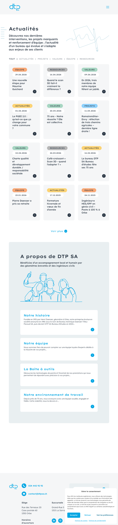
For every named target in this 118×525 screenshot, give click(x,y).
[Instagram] (60, 520)
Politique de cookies (81, 520)
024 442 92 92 (35, 485)
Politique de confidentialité (97, 520)
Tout (12, 59)
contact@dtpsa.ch (37, 493)
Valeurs (57, 59)
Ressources (87, 59)
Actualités (26, 59)
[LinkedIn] (54, 520)
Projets (43, 59)
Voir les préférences (105, 515)
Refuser (87, 515)
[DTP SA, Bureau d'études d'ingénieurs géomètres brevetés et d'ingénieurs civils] (15, 7)
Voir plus (57, 231)
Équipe (70, 59)
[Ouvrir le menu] (107, 7)
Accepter (74, 515)
